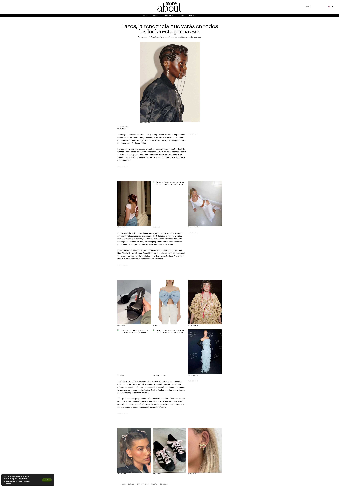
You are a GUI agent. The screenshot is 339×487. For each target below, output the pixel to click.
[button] (333, 7)
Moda (145, 15)
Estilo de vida (168, 15)
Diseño (181, 15)
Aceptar (47, 480)
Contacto (192, 15)
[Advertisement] (205, 150)
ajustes (8, 483)
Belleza (155, 15)
